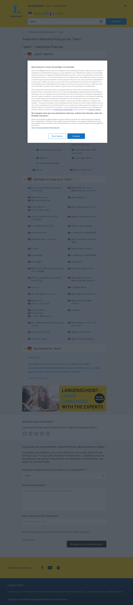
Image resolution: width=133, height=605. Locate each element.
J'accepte (76, 136)
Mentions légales (94, 109)
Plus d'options (57, 136)
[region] (67, 102)
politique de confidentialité (63, 109)
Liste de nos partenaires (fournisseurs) (45, 128)
